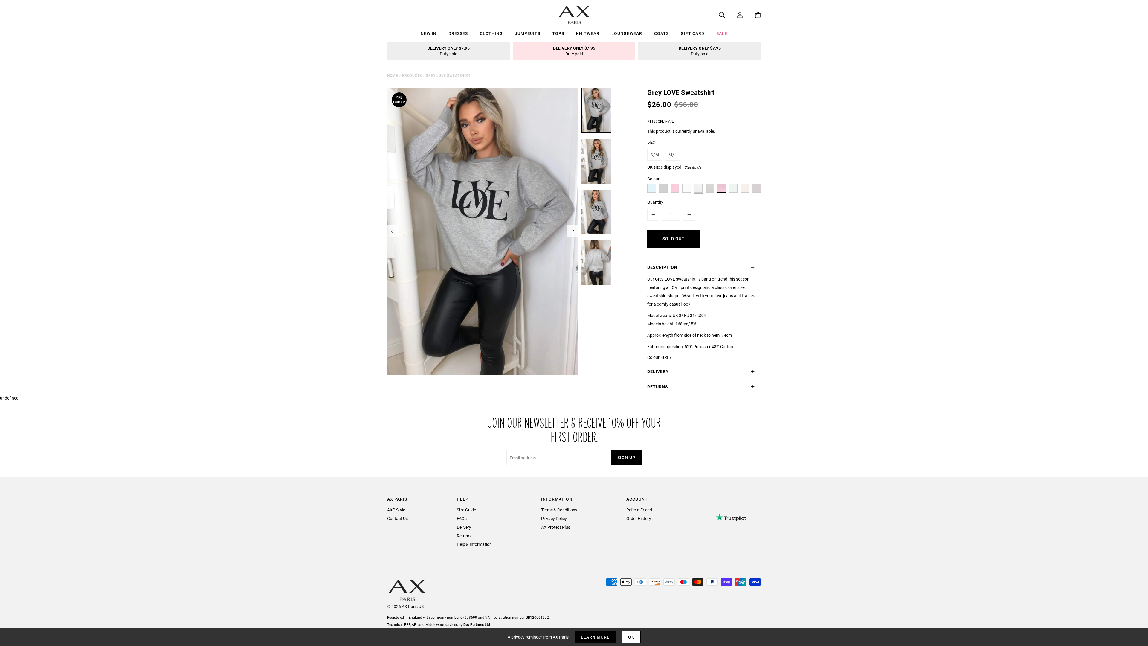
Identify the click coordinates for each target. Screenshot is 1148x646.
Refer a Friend (639, 510)
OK (631, 637)
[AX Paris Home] (574, 15)
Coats (661, 33)
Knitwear (587, 33)
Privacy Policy (554, 518)
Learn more (595, 637)
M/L (672, 155)
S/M (655, 155)
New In (428, 33)
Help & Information (474, 544)
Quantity (655, 202)
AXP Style (396, 510)
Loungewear (626, 33)
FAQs (462, 518)
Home (392, 75)
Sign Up (626, 457)
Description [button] (662, 267)
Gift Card (692, 33)
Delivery (464, 527)
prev (393, 231)
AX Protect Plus (555, 527)
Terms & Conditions (559, 510)
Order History (638, 518)
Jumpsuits (527, 33)
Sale (721, 33)
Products (412, 75)
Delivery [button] (658, 371)
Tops (558, 33)
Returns (464, 536)
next (572, 231)
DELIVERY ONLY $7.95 (449, 51)
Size (651, 142)
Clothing (491, 33)
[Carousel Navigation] (482, 231)
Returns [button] (657, 386)
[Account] (734, 15)
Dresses (458, 33)
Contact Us (397, 518)
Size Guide (692, 167)
